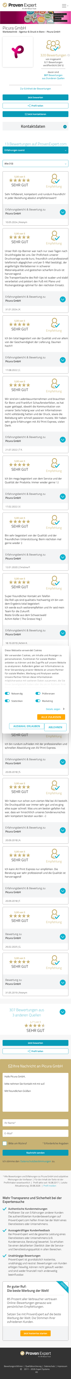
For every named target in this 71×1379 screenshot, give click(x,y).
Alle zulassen (51, 717)
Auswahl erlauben (26, 726)
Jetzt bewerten (35, 97)
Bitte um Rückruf (17, 1143)
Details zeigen (53, 709)
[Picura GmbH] (18, 52)
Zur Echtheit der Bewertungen (35, 88)
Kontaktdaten (33, 126)
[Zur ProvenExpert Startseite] (19, 7)
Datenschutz (49, 1366)
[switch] (38, 693)
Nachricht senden (35, 1152)
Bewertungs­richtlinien (13, 1366)
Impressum (62, 1366)
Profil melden (49, 1185)
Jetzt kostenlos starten (35, 1333)
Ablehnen (55, 727)
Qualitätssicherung (33, 1366)
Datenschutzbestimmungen (35, 1161)
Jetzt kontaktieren (36, 114)
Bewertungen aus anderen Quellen (53, 76)
